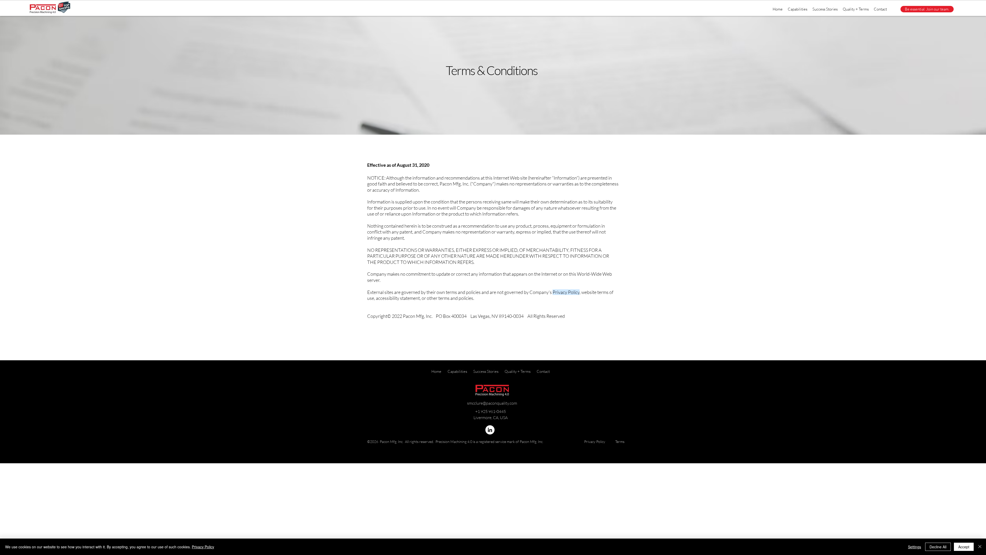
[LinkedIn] (490, 429)
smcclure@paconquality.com (492, 403)
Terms (619, 441)
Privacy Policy (594, 441)
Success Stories (486, 371)
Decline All (938, 546)
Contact (543, 371)
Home (436, 371)
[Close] (980, 547)
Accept (963, 546)
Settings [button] (914, 546)
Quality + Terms (517, 371)
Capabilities (457, 371)
